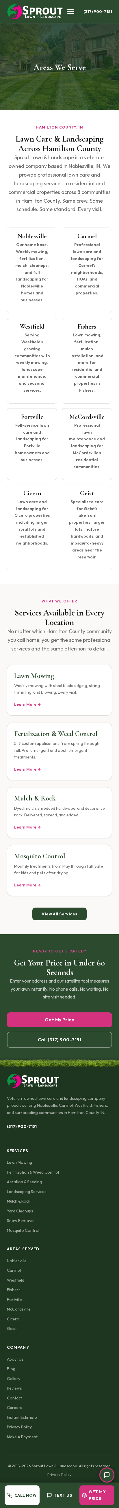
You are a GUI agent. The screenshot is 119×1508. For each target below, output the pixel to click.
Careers (14, 1407)
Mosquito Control (23, 1230)
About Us (15, 1359)
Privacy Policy (19, 1427)
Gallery (13, 1378)
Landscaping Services (27, 1191)
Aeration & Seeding (24, 1181)
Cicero (13, 1319)
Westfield (15, 1280)
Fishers (14, 1289)
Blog (11, 1368)
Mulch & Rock (18, 1201)
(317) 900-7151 (97, 11)
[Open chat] (106, 1475)
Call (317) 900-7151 (59, 1039)
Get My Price (60, 1020)
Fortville (14, 1299)
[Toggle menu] (72, 11)
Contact (14, 1398)
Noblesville (17, 1260)
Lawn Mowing (19, 1162)
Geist (12, 1328)
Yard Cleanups (20, 1211)
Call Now (25, 1495)
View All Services (59, 914)
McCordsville (19, 1309)
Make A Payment (22, 1436)
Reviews (14, 1388)
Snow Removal (20, 1220)
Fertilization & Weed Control (33, 1172)
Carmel (14, 1270)
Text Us (63, 1495)
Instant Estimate (22, 1417)
